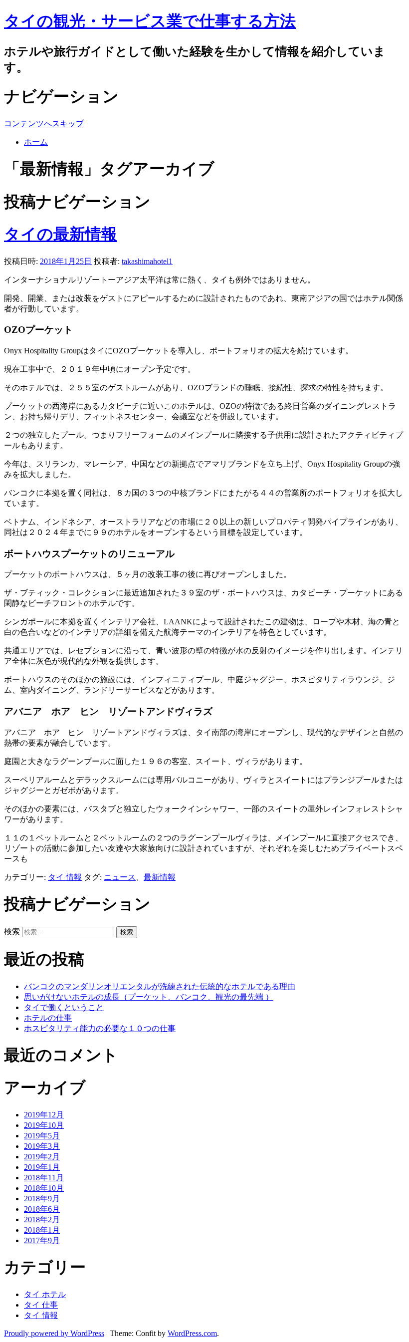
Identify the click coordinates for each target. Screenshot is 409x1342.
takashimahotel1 (147, 261)
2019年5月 (42, 1135)
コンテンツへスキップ (44, 123)
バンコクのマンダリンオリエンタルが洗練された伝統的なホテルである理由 (159, 986)
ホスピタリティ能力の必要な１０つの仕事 (100, 1028)
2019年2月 (42, 1156)
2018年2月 (42, 1219)
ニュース (120, 877)
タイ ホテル (45, 1294)
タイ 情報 (65, 877)
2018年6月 (42, 1209)
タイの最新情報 (60, 234)
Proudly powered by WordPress (54, 1333)
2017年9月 (42, 1240)
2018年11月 (44, 1177)
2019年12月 (44, 1114)
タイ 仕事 (41, 1305)
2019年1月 (42, 1167)
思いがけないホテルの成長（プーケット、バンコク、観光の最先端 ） (148, 997)
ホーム (36, 142)
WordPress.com (192, 1333)
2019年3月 (42, 1146)
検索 (12, 931)
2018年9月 (42, 1198)
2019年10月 (44, 1125)
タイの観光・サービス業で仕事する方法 (150, 21)
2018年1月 (42, 1230)
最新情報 (160, 877)
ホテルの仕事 (48, 1018)
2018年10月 (44, 1188)
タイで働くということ (64, 1007)
